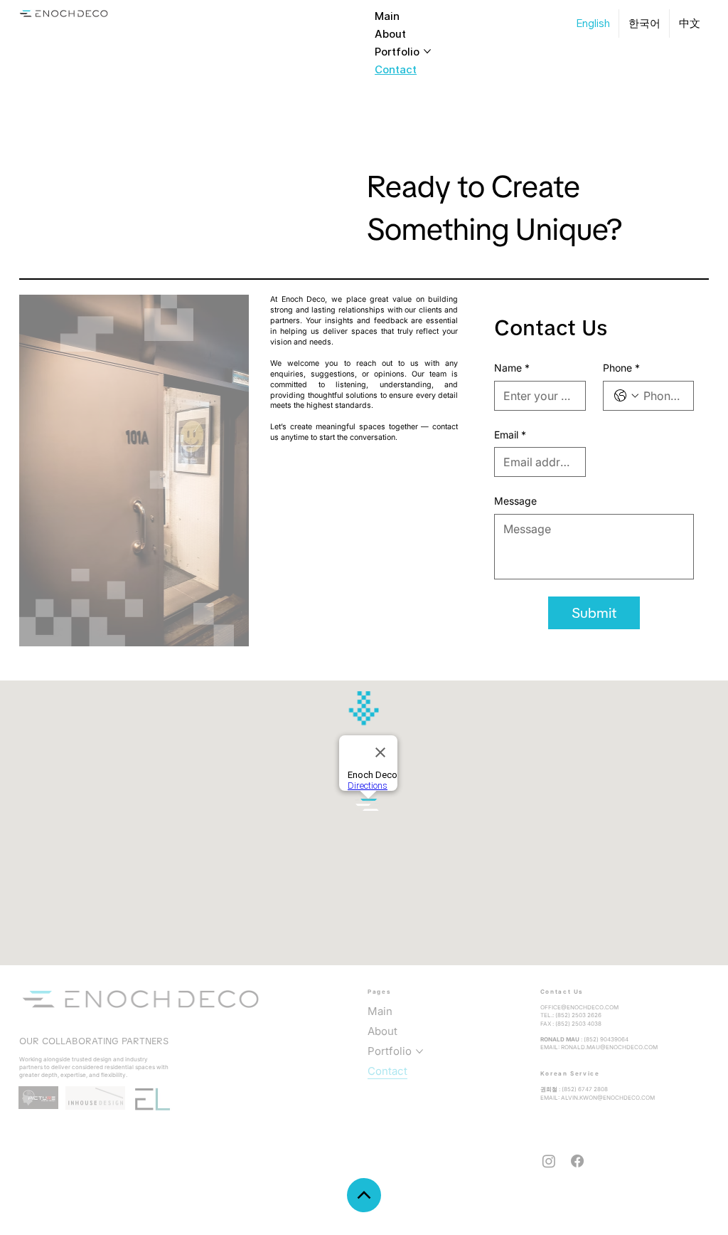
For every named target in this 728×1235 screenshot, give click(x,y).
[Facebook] (577, 1161)
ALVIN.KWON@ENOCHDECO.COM (608, 1097)
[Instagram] (548, 1161)
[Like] (364, 1195)
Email (510, 435)
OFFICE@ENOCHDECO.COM (579, 1007)
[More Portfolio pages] (427, 51)
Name (512, 368)
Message (515, 501)
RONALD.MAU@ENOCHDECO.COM (609, 1047)
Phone (621, 368)
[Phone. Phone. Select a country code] (626, 395)
